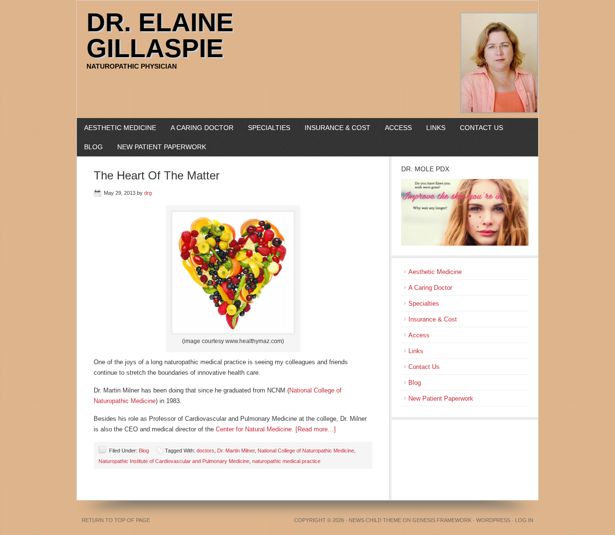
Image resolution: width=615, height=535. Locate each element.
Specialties (269, 127)
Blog (93, 147)
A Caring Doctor (202, 127)
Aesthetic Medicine (120, 127)
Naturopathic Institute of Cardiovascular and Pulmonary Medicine (173, 461)
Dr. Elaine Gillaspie (160, 35)
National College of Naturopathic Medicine (306, 450)
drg (148, 193)
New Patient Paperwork (161, 147)
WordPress (493, 520)
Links (435, 127)
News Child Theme (375, 520)
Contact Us (481, 127)
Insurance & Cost (337, 127)
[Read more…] (315, 429)
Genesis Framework (441, 520)
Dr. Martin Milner (236, 450)
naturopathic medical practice (286, 461)
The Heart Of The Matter (157, 175)
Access (398, 127)
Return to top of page (116, 520)
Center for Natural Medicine (254, 429)
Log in (524, 520)
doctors (205, 450)
